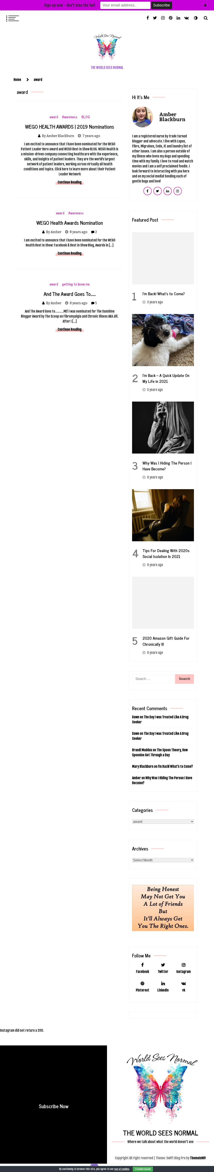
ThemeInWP (197, 1158)
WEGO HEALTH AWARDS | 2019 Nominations (69, 126)
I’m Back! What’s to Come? (164, 293)
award (54, 116)
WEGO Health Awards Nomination (69, 223)
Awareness (69, 116)
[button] (196, 18)
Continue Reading (70, 182)
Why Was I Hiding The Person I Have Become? (167, 466)
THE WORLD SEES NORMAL (107, 67)
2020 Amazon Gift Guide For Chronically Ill (166, 641)
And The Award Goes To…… (70, 294)
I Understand (142, 1169)
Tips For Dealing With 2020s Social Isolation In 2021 (166, 553)
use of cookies (121, 1169)
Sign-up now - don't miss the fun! (69, 5)
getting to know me (76, 284)
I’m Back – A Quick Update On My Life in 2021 (166, 378)
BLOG (86, 116)
